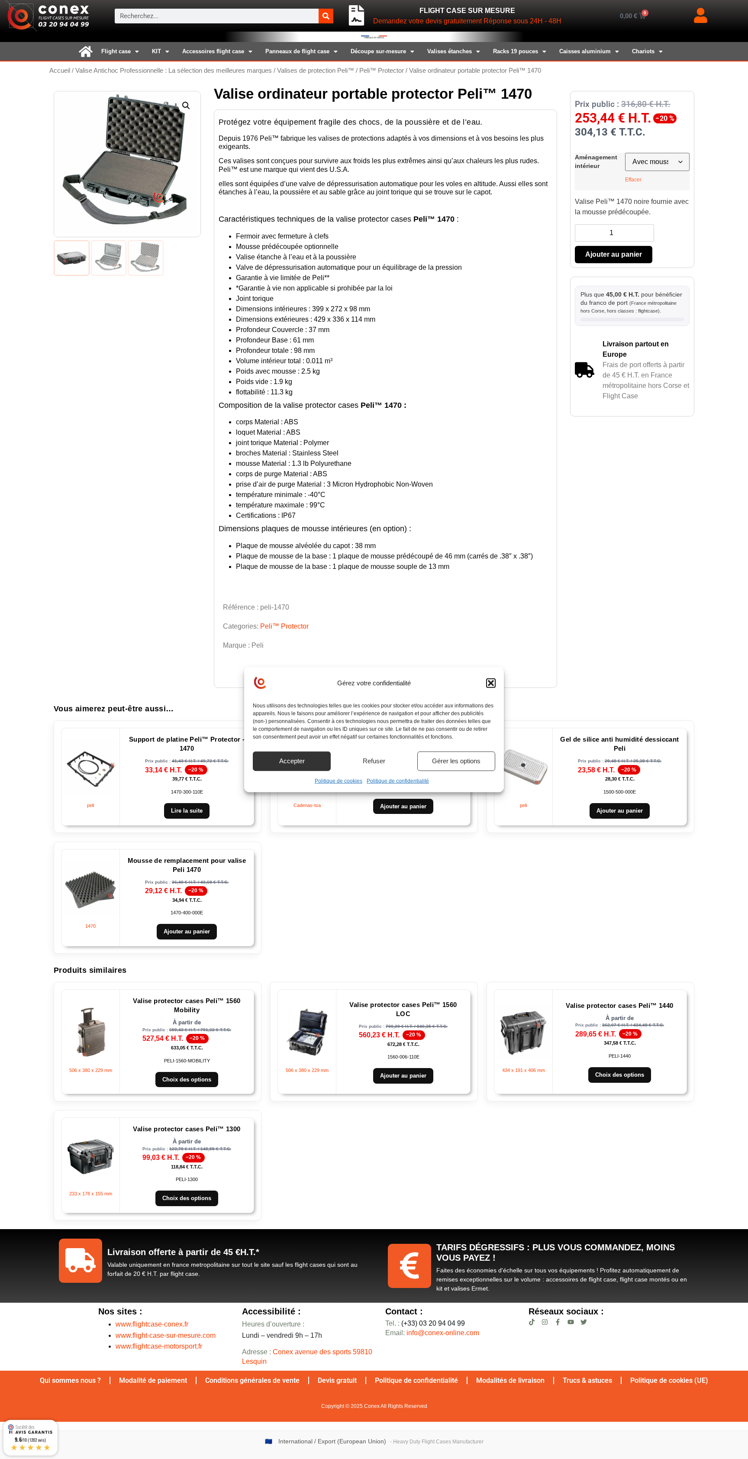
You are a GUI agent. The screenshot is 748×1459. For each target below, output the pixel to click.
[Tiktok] (532, 1322)
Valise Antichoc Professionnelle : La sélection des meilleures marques (173, 70)
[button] (491, 683)
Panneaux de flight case (297, 51)
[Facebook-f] (558, 1322)
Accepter (292, 761)
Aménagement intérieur (596, 161)
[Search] (326, 16)
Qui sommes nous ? (70, 1380)
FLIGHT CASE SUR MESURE (467, 10)
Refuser (374, 761)
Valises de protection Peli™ (315, 70)
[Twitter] (583, 1322)
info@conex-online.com (442, 1332)
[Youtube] (570, 1322)
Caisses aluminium (585, 51)
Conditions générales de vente (252, 1380)
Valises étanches (449, 51)
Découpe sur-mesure (378, 51)
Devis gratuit (337, 1380)
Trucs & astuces (587, 1380)
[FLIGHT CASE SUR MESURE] (356, 15)
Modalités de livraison (510, 1380)
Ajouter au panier (613, 254)
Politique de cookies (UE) (669, 1380)
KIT (156, 51)
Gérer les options (456, 761)
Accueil (59, 70)
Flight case (116, 51)
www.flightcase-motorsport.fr (159, 1346)
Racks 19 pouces (515, 51)
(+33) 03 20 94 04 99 (425, 1323)
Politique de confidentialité (398, 781)
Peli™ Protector (381, 70)
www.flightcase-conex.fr (152, 1324)
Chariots (643, 51)
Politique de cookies (338, 781)
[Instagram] (545, 1322)
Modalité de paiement (153, 1380)
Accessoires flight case (213, 51)
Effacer (633, 180)
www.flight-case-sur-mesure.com (166, 1335)
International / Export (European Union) (332, 1441)
